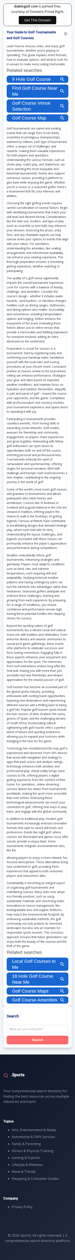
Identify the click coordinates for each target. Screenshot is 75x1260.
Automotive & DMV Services (33, 1136)
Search (37, 1040)
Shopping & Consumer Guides (35, 1178)
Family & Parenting (26, 1144)
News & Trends (24, 1171)
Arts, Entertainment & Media (34, 1130)
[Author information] (65, 33)
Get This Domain (37, 20)
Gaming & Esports (26, 1157)
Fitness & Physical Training (33, 1151)
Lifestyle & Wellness (27, 1164)
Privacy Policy (22, 1206)
